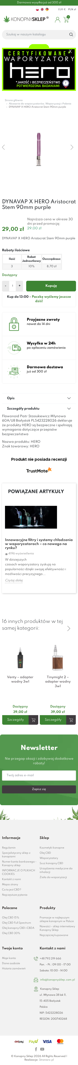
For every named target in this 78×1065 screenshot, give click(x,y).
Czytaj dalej (14, 580)
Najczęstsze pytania (14, 895)
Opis (11, 398)
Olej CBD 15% (10, 917)
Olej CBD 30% (11, 933)
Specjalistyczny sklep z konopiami (16, 855)
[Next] (68, 628)
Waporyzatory (49, 858)
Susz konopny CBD (51, 863)
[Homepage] (25, 20)
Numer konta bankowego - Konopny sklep (19, 864)
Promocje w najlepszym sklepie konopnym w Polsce (57, 919)
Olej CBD (45, 853)
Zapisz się (39, 789)
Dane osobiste (11, 963)
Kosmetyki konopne (52, 848)
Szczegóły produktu (23, 408)
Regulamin (9, 848)
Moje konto (9, 958)
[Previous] (68, 621)
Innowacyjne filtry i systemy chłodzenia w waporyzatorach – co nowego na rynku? (39, 544)
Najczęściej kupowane (54, 935)
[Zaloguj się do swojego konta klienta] (57, 20)
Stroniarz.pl (46, 1060)
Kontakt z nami (11, 879)
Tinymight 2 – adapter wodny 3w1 (58, 682)
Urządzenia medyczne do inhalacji (56, 870)
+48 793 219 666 (50, 958)
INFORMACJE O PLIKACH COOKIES (18, 872)
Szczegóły (15, 720)
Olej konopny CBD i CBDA (18, 928)
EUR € (62, 9)
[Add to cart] (33, 720)
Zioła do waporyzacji (53, 877)
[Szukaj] (71, 34)
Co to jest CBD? (11, 889)
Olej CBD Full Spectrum (16, 923)
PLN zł (72, 9)
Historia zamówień (14, 968)
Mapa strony (10, 884)
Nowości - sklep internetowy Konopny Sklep (57, 928)
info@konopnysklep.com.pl (57, 980)
